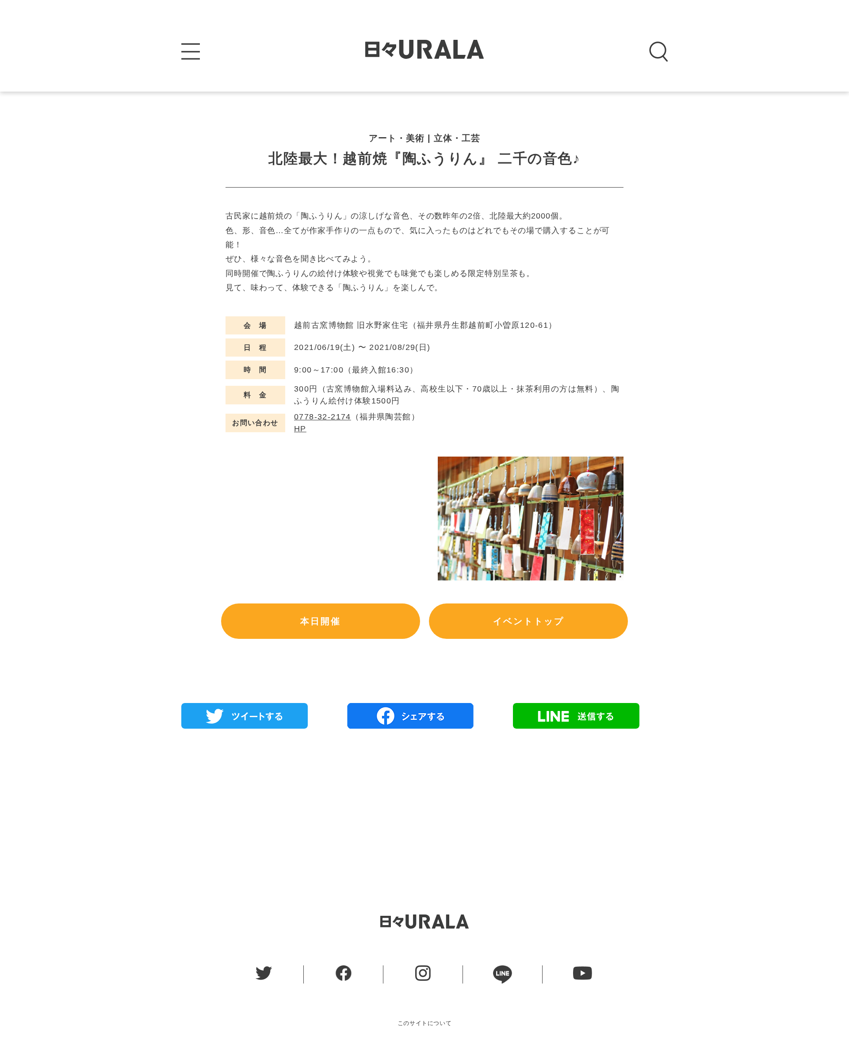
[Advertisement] (424, 799)
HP (300, 428)
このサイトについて (425, 1023)
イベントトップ (528, 621)
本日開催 (320, 621)
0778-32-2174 (322, 416)
